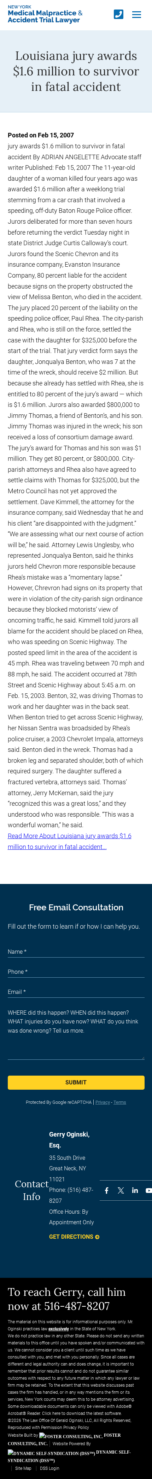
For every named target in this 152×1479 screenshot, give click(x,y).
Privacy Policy (76, 1427)
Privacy (102, 1102)
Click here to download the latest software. (82, 1413)
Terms (119, 1102)
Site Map (23, 1468)
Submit (76, 1082)
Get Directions (71, 1236)
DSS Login (49, 1468)
